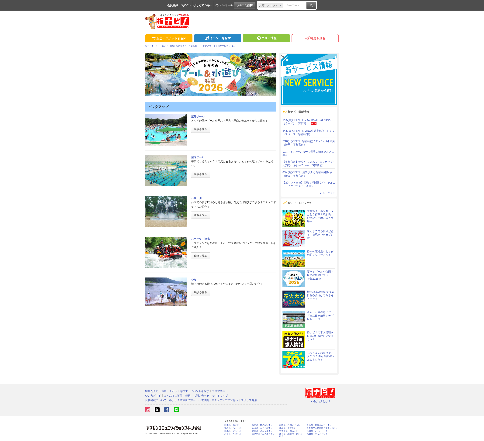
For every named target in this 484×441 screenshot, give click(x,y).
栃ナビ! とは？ (322, 401)
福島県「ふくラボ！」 (234, 428)
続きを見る (200, 129)
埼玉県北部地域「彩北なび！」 (290, 435)
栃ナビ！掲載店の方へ (182, 400)
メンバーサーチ (223, 5)
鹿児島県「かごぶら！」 (263, 434)
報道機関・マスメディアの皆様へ (218, 400)
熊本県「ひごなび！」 (262, 425)
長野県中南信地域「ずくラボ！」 (322, 428)
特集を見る (317, 38)
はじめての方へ (202, 5)
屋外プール (197, 116)
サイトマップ (220, 395)
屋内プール (197, 157)
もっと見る (328, 193)
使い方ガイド (153, 395)
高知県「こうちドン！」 (318, 434)
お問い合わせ (201, 395)
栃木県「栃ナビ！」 (233, 425)
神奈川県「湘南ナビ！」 (290, 431)
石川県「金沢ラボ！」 (234, 434)
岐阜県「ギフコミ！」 (289, 428)
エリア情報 (269, 38)
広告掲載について (155, 400)
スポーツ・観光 (200, 238)
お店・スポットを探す (171, 38)
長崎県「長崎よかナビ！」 (319, 425)
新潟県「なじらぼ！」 (262, 428)
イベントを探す (220, 38)
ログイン (185, 5)
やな (193, 279)
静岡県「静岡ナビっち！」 (291, 425)
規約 (188, 395)
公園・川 (196, 198)
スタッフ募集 (249, 400)
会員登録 (172, 5)
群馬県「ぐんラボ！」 (234, 431)
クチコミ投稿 (245, 5)
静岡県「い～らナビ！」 (318, 431)
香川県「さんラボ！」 (262, 431)
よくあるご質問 (173, 395)
